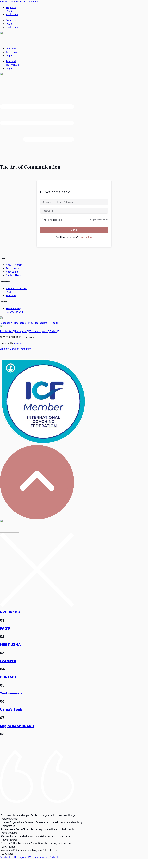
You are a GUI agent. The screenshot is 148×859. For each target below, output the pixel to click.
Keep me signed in (53, 219)
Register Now (85, 237)
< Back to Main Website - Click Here (19, 1)
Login (9, 55)
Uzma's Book (11, 710)
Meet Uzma (12, 14)
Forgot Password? (98, 219)
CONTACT (8, 677)
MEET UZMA (10, 645)
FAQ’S (5, 628)
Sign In (74, 230)
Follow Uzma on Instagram (16, 348)
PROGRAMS (10, 612)
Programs (11, 7)
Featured (11, 48)
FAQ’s (9, 11)
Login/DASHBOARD (17, 726)
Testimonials (12, 52)
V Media (18, 343)
